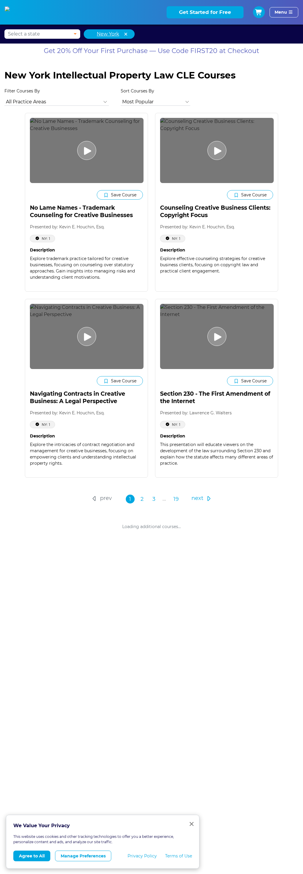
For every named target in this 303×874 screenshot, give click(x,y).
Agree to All (32, 856)
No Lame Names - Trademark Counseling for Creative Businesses (81, 211)
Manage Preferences (83, 856)
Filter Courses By (22, 91)
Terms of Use (178, 856)
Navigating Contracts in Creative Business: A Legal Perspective (77, 397)
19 (176, 499)
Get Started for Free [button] (205, 12)
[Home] (14, 12)
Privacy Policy (142, 856)
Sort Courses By (137, 91)
